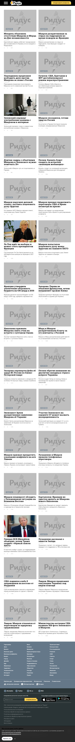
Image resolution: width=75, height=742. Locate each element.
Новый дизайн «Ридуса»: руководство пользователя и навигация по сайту (26, 707)
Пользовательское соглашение (13, 709)
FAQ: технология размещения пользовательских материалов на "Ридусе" (25, 705)
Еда (5, 663)
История (6, 675)
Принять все (7, 738)
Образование (31, 666)
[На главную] (16, 3)
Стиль (51, 661)
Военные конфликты (10, 654)
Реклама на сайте (9, 718)
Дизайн (6, 661)
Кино (28, 644)
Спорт (52, 658)
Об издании (7, 721)
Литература (30, 656)
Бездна (41, 684)
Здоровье (7, 668)
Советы (52, 656)
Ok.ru (31, 691)
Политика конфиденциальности (13, 714)
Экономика (53, 673)
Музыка (29, 658)
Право (8, 239)
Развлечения (56, 681)
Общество (9, 29)
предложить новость (61, 3)
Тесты (52, 663)
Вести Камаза (8, 723)
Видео (6, 656)
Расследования (55, 649)
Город (6, 658)
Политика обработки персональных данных (17, 712)
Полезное (47, 681)
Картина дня (8, 681)
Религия (52, 651)
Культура (30, 654)
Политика (44, 113)
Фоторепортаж (54, 668)
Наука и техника (32, 661)
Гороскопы (7, 644)
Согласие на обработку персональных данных (17, 716)
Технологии (53, 666)
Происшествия (54, 644)
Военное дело (8, 651)
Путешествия (54, 647)
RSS (42, 691)
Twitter (20, 691)
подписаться (31, 699)
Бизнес (6, 649)
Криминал (30, 649)
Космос (29, 647)
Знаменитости (8, 670)
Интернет (7, 673)
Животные (7, 666)
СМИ (51, 654)
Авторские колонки (13, 684)
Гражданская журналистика (23, 681)
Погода (29, 670)
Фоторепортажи (29, 684)
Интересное (38, 681)
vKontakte (10, 691)
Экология (53, 670)
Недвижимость (32, 663)
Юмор (51, 675)
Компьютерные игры (33, 651)
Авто (5, 647)
